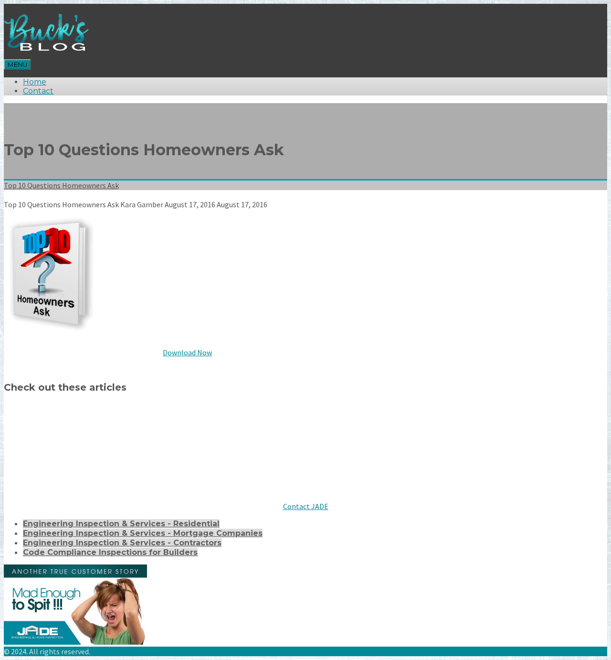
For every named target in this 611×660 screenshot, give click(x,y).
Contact (38, 91)
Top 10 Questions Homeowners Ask (61, 185)
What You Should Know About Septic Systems (108, 447)
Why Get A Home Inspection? (476, 447)
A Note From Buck (45, 418)
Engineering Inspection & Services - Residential (121, 523)
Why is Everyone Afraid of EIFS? (76, 477)
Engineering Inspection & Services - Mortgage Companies (143, 533)
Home (34, 81)
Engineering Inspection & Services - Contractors (122, 542)
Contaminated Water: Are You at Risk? (174, 418)
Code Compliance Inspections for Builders (110, 552)
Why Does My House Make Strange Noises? (311, 447)
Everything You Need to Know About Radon (361, 418)
